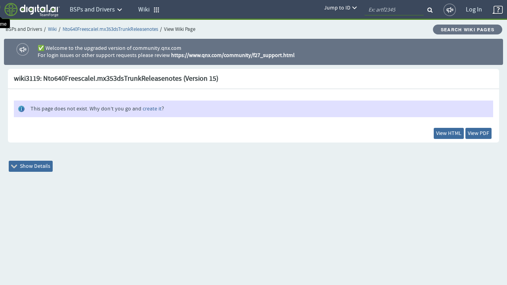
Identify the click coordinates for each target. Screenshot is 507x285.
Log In (474, 10)
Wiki (52, 29)
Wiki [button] (145, 10)
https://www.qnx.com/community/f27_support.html (233, 55)
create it (152, 108)
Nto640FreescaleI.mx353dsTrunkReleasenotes (110, 29)
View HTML (448, 133)
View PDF (478, 133)
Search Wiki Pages (467, 29)
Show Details (34, 166)
